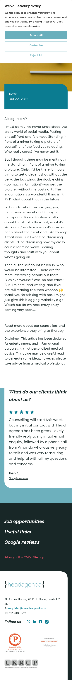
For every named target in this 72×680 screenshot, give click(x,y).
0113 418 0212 (16, 613)
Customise (36, 45)
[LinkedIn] (34, 621)
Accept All (36, 35)
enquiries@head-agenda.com (28, 608)
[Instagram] (47, 622)
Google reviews (22, 542)
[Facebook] (40, 622)
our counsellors (46, 325)
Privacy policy (13, 557)
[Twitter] (28, 621)
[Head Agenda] (33, 584)
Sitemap (38, 557)
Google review (18, 478)
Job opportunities (24, 521)
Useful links (17, 532)
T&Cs (27, 557)
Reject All (36, 55)
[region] (36, 31)
